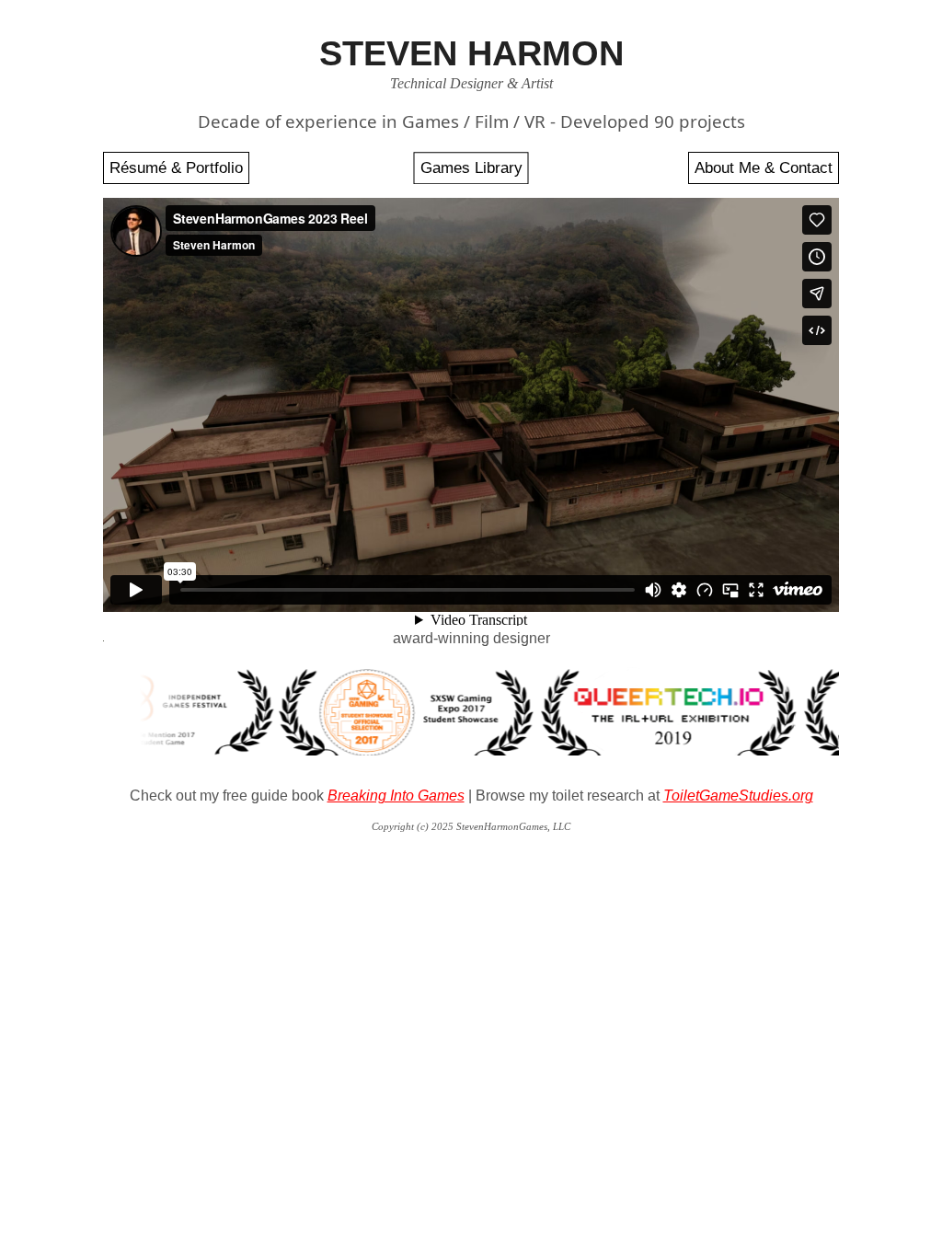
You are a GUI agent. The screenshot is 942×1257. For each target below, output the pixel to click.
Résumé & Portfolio (176, 168)
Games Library (471, 168)
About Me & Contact (764, 168)
